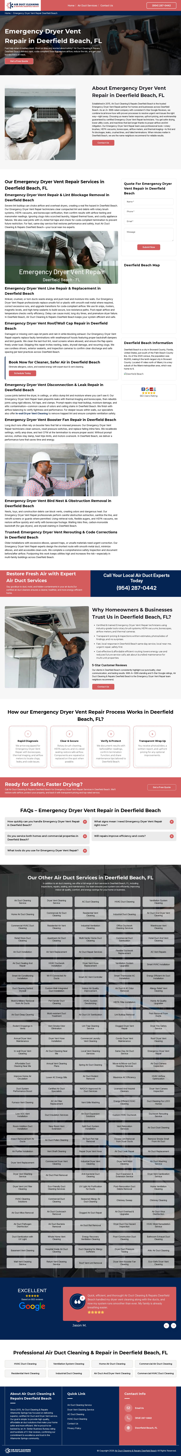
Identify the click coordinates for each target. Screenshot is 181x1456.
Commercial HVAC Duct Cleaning (22, 926)
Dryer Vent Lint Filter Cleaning (22, 1187)
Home (71, 5)
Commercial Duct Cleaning (56, 1200)
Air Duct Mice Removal (23, 1212)
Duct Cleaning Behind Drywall (22, 989)
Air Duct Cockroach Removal (56, 1212)
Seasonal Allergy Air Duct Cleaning (90, 1200)
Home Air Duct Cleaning (22, 914)
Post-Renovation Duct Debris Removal (124, 1187)
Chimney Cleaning (158, 1200)
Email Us (139, 1408)
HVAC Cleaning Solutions (22, 1200)
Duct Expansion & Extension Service (124, 1175)
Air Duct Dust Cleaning (158, 1127)
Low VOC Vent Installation (23, 1115)
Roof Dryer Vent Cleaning (158, 1039)
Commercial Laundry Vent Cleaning (90, 1039)
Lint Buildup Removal (124, 1014)
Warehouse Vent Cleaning (158, 926)
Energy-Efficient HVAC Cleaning (124, 1102)
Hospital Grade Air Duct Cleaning (56, 1250)
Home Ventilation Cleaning (158, 1187)
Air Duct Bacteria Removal (56, 1225)
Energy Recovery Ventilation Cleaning (90, 1237)
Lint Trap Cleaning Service (90, 1027)
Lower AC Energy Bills (56, 1077)
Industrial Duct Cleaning (124, 914)
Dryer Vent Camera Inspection (158, 1089)
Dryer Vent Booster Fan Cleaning (124, 1262)
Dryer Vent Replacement (22, 1162)
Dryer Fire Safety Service (158, 1027)
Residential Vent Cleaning (90, 914)
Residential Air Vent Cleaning (56, 926)
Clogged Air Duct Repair (90, 1212)
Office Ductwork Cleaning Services (124, 926)
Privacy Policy (74, 1428)
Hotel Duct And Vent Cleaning (158, 939)
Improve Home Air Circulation (22, 1077)
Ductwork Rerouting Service (158, 1115)
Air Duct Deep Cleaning (22, 1014)
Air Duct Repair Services (90, 952)
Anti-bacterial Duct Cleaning (90, 1175)
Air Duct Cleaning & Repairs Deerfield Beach (136, 1450)
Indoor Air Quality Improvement (90, 989)
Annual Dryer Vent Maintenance (22, 1039)
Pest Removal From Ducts (158, 1014)
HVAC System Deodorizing (90, 1002)
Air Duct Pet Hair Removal (90, 1140)
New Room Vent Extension (56, 1127)
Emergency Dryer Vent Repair (158, 1052)
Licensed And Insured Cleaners (124, 1089)
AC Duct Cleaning (90, 901)
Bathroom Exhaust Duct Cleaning (158, 1237)
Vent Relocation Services (124, 1127)
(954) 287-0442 (161, 5)
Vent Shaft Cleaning (56, 1151)
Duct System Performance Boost (22, 1089)
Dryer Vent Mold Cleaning (124, 1162)
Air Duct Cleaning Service (22, 901)
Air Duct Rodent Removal (90, 1077)
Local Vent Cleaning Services (90, 1052)
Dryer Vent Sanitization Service (158, 1175)
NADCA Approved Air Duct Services (90, 1089)
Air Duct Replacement (158, 1151)
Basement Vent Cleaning (22, 1250)
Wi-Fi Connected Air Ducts (56, 977)
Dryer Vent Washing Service (22, 1175)
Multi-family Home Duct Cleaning (90, 939)
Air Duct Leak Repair (124, 1151)
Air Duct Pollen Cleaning (56, 1140)
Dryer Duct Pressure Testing (124, 1250)
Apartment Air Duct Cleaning (56, 939)
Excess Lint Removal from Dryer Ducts (124, 1140)
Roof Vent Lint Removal (90, 1263)
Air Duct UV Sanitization (90, 1014)
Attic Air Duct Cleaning (158, 1250)
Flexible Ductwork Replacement (124, 951)
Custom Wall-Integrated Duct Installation (56, 989)
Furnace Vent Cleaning (22, 1102)
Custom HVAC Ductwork (124, 1115)
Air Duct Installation (22, 952)
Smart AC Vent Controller (90, 977)
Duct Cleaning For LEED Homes (158, 1102)
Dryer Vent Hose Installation (57, 1039)
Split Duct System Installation (90, 1127)
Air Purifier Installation (22, 1151)
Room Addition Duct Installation (22, 1127)
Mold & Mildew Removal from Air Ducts (22, 1002)
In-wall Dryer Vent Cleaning (32, 413)
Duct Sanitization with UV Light (22, 1237)
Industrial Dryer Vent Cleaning (90, 1162)
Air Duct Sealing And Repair (22, 964)
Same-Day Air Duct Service (124, 1052)
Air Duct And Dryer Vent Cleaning (158, 914)
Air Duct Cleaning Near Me (56, 1052)
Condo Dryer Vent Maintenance (124, 1039)
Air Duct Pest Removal (56, 1175)
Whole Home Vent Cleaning (56, 1237)
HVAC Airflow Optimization (158, 1077)
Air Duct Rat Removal (90, 1225)
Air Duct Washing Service (158, 1162)
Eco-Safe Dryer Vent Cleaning (158, 1262)
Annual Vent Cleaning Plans (56, 1064)
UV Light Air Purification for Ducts (90, 1187)
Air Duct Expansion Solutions (90, 1115)
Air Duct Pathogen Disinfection (22, 1225)
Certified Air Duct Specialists (56, 1089)
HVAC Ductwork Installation (56, 964)
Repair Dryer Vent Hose (90, 1151)
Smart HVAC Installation (158, 964)
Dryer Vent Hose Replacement (90, 964)
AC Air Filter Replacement (56, 1102)
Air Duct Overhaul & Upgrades (124, 1212)
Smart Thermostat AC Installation (124, 977)
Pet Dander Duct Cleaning (56, 1002)
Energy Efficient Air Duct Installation (158, 977)
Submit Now (149, 247)
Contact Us (106, 5)
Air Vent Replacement (56, 952)
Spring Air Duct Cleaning (90, 1064)
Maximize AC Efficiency (124, 1077)
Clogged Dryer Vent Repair (124, 1027)
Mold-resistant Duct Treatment (56, 1014)
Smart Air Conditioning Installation (22, 977)
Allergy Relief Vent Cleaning (158, 989)
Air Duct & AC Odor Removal (124, 989)
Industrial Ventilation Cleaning (90, 926)
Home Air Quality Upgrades (158, 1002)
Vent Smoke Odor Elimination (56, 1027)
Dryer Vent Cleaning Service (56, 901)
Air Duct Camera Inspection (158, 1064)
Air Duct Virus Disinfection (158, 1212)
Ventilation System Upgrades (124, 964)
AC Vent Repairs (158, 952)
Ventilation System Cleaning (158, 901)
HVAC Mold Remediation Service (158, 1225)
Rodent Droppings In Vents (22, 1027)
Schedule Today (22, 373)
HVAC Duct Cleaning (124, 901)
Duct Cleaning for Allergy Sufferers (90, 1250)
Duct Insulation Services (56, 1115)
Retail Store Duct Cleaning (22, 939)
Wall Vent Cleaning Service (22, 1262)
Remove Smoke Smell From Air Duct (158, 1140)
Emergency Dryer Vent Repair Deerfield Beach (35, 13)
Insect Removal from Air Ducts (22, 1140)
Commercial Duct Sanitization (124, 939)
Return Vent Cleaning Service (57, 1262)
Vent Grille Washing (90, 1102)
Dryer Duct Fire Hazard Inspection (124, 1225)
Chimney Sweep (124, 1200)
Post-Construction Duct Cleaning (124, 1237)
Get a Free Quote (19, 61)
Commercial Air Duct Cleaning (56, 914)
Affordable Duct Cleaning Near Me (22, 1064)
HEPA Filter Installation (124, 1002)
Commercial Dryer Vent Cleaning (57, 1162)
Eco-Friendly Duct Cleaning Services (56, 1187)
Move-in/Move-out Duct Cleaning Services (124, 1064)
